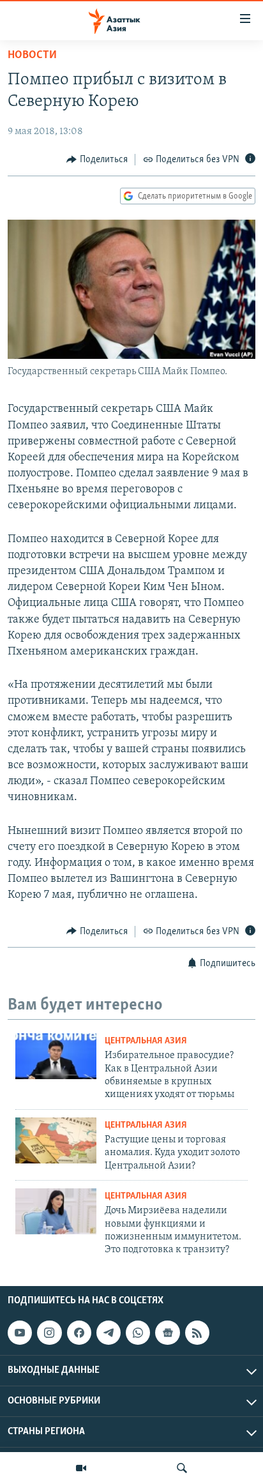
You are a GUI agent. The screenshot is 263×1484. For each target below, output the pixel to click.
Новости (32, 55)
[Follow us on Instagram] (49, 1333)
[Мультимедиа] (81, 1468)
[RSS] (197, 1333)
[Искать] (182, 1468)
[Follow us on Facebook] (79, 1333)
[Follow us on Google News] (167, 1333)
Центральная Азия (146, 1041)
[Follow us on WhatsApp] (138, 1333)
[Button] (97, 159)
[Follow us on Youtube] (20, 1333)
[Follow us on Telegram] (108, 1333)
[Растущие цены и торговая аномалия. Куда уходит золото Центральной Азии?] (55, 1140)
